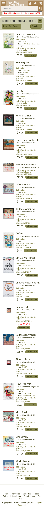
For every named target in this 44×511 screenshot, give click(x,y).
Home (7, 494)
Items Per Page (10, 26)
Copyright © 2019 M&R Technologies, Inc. (18, 503)
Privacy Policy (16, 496)
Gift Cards (16, 494)
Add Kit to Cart (30, 55)
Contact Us (27, 494)
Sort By (35, 26)
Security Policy (29, 496)
